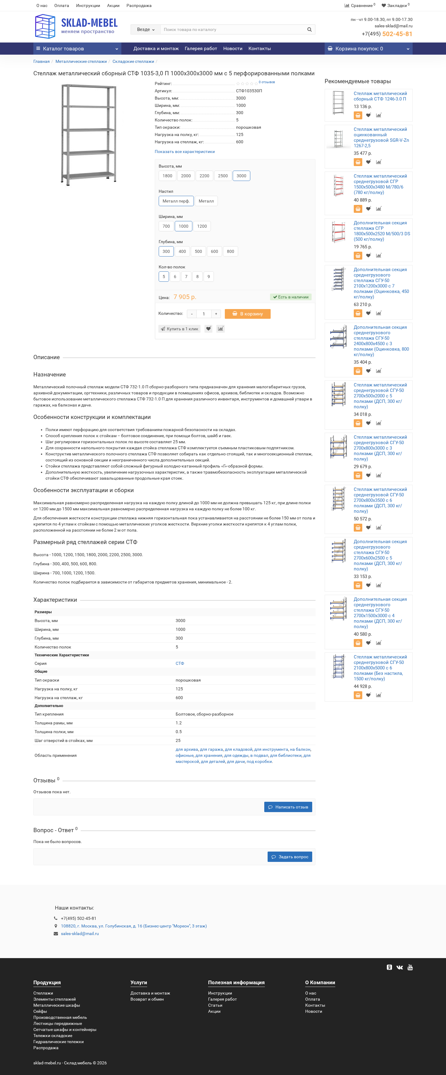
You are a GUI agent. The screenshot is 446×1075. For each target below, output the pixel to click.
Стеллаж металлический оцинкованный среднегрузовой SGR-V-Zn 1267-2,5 (381, 137)
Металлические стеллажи (81, 61)
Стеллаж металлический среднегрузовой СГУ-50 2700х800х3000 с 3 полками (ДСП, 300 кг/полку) (380, 448)
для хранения (208, 755)
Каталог (63, 49)
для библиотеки (286, 755)
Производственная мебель (60, 1017)
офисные (185, 755)
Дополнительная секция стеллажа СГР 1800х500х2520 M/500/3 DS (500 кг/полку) (382, 231)
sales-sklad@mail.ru (80, 933)
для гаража (211, 749)
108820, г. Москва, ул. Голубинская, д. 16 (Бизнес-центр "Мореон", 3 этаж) (134, 926)
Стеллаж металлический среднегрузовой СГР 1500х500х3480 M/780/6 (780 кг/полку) (380, 184)
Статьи (215, 1005)
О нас (41, 5)
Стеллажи (43, 993)
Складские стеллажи (133, 61)
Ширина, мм (171, 216)
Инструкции (88, 5)
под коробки (259, 761)
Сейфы (40, 1011)
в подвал (259, 755)
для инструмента (271, 749)
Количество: (170, 313)
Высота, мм (170, 166)
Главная (41, 61)
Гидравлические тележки (58, 1041)
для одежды (236, 755)
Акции (113, 5)
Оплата (61, 5)
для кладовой (238, 749)
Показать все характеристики (185, 151)
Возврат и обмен (147, 999)
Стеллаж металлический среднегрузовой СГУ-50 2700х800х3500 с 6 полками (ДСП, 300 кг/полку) (380, 500)
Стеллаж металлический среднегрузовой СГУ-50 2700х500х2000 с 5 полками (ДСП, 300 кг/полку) (380, 396)
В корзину (251, 314)
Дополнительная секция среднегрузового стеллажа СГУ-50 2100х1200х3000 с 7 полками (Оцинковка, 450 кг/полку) (381, 283)
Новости (232, 48)
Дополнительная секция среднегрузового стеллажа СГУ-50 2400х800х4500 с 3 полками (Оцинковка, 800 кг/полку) (381, 341)
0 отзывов (267, 82)
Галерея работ (201, 48)
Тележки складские (52, 1035)
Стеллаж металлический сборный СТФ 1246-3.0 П (380, 96)
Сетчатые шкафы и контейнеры (64, 1029)
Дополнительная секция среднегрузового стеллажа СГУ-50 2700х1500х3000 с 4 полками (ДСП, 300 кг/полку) (380, 613)
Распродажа (139, 5)
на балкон (300, 749)
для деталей (213, 761)
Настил (166, 191)
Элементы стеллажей (54, 999)
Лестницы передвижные (57, 1023)
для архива (187, 749)
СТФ (180, 663)
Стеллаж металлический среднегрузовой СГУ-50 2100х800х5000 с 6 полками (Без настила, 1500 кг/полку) (380, 668)
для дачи (236, 761)
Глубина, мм (171, 241)
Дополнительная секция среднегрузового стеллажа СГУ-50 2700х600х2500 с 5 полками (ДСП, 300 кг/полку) (380, 555)
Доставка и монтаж (156, 48)
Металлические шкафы (56, 1005)
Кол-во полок (172, 266)
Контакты (259, 48)
